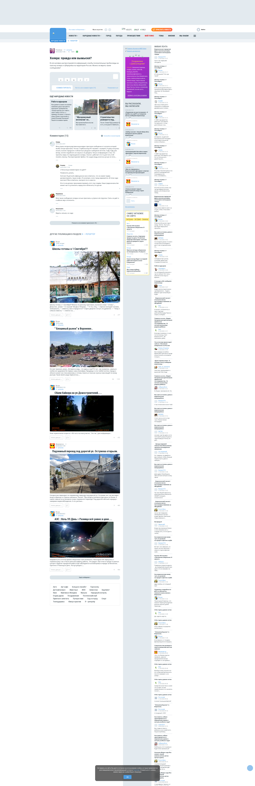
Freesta (62, 165)
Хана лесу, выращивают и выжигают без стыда (162, 371)
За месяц (145, 219)
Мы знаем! (184, 36)
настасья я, (130, 83)
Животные (74, 590)
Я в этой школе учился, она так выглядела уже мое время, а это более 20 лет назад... (162, 190)
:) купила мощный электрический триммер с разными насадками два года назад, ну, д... (162, 766)
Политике (136, 770)
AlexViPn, (135, 72)
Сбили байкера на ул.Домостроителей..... (78, 393)
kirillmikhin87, (131, 89)
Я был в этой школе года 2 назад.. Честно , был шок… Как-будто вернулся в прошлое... (162, 225)
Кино (55, 593)
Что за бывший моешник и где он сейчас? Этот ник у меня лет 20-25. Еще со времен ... (162, 274)
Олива (58, 142)
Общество (130, 234)
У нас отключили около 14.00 (163, 404)
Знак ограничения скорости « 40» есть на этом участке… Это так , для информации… (80, 433)
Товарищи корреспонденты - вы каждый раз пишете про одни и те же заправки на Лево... (163, 567)
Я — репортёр (72, 41)
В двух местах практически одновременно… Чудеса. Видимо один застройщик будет (162, 291)
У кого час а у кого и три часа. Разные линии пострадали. (162, 419)
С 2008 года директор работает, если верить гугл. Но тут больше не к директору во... (162, 156)
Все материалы (130, 207)
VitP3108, (139, 69)
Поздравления (73, 596)
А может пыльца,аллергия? (162, 701)
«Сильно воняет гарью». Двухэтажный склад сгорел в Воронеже (134, 190)
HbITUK (160, 431)
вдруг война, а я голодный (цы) (162, 585)
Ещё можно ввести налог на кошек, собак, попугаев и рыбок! (163, 209)
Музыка (84, 593)
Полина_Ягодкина (163, 348)
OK (128, 777)
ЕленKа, (134, 69)
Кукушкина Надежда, (138, 67)
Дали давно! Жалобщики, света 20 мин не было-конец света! (163, 475)
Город (108, 36)
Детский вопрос (59, 590)
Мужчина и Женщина (69, 593)
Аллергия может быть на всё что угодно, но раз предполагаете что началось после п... (163, 688)
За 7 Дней (138, 219)
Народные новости (91, 36)
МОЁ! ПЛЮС (149, 36)
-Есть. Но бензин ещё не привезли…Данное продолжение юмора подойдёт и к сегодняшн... (162, 657)
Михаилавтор (135, 124)
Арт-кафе (64, 587)
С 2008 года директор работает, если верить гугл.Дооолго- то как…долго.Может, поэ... (161, 122)
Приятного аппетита (61, 598)
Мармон (129, 91)
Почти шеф (161, 697)
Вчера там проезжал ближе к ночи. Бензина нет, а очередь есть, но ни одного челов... (163, 530)
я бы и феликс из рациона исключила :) (162, 627)
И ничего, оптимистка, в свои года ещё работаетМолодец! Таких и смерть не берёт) (162, 312)
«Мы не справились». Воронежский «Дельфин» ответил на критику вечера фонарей (137, 170)
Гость (133, 201)
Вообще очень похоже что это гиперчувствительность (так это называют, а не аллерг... (163, 673)
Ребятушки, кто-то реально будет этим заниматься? (162, 748)
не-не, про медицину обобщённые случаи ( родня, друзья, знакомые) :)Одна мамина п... (162, 515)
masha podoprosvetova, (138, 78)
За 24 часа (130, 219)
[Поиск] (202, 36)
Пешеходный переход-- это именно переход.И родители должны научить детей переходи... (163, 603)
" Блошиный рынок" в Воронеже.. (73, 328)
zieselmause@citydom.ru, (134, 74)
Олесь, (129, 78)
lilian (159, 306)
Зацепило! (106, 590)
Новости (73, 36)
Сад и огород (92, 598)
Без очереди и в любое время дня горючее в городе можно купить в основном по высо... (163, 354)
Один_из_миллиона (164, 366)
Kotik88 (160, 101)
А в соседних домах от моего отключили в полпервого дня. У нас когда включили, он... (163, 244)
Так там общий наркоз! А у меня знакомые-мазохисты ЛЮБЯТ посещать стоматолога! (162, 495)
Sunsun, (137, 87)
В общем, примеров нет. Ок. (163, 391)
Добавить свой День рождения (137, 95)
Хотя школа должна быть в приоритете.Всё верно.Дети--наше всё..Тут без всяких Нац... (163, 90)
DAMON (160, 184)
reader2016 (161, 724)
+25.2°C (129, 30)
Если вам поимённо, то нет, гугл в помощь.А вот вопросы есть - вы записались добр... (162, 335)
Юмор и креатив (74, 601)
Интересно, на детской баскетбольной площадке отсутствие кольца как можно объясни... (162, 139)
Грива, (136, 83)
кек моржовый (162, 451)
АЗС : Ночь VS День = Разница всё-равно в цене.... (83, 519)
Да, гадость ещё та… (160, 616)
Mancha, (136, 85)
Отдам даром (58, 596)
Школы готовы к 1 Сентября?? (70, 249)
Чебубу (160, 150)
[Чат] (250, 768)
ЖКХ (83, 590)
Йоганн (133, 144)
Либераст (161, 561)
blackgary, (130, 72)
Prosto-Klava (162, 509)
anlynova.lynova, (131, 76)
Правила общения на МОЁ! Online (136, 48)
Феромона (59, 194)
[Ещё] (194, 36)
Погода (119, 36)
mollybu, (129, 69)
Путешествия (78, 598)
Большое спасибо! (79, 587)
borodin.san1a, (139, 89)
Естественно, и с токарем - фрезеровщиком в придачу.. (163, 641)
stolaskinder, (144, 87)
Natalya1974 (161, 57)
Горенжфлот (162, 268)
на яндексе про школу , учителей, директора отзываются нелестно (161, 260)
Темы (161, 36)
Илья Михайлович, (142, 76)
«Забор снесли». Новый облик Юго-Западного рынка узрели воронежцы (137, 133)
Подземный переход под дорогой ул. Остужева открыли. (85, 451)
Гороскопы (94, 587)
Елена (160, 285)
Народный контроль (99, 593)
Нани (159, 204)
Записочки (93, 590)
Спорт (104, 598)
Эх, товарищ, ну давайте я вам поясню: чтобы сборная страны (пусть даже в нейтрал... (163, 457)
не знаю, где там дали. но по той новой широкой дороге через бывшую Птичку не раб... (163, 437)
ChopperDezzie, (142, 83)
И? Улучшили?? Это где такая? (161, 75)
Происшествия (133, 36)
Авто (55, 587)
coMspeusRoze (162, 387)
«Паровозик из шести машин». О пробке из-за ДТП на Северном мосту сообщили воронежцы (136, 113)
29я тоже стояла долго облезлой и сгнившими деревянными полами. (161, 106)
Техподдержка (58, 601)
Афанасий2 (161, 524)
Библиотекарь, (131, 80)
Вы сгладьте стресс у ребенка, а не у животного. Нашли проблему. (162, 730)
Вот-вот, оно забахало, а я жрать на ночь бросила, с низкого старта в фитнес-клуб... (162, 549)
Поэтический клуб (90, 596)
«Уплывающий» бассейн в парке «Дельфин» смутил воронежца (136, 152)
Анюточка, (130, 85)
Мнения (171, 36)
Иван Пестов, (131, 87)
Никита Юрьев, (140, 80)
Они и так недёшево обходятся (160, 61)
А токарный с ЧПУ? (160, 713)
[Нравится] (54, 77)
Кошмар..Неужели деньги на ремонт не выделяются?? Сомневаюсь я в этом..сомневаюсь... (163, 173)
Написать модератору (133, 51)
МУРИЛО (160, 238)
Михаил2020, (142, 85)
